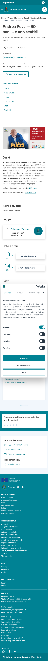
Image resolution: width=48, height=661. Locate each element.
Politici (3, 508)
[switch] (42, 334)
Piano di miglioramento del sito (13, 640)
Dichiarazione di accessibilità (12, 638)
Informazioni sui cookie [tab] (37, 292)
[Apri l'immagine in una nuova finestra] (24, 138)
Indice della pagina (10, 83)
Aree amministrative (9, 500)
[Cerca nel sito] (44, 9)
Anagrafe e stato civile (9, 526)
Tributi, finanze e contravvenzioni (14, 550)
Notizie (4, 566)
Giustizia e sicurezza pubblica (12, 540)
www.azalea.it (30, 192)
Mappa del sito (36, 657)
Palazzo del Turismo (20, 229)
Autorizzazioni (6, 529)
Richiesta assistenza (9, 624)
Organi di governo (8, 497)
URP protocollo (7, 607)
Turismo (4, 553)
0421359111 (20, 612)
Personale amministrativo (11, 510)
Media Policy (8, 657)
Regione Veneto (8, 2)
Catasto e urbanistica (9, 532)
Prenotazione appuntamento (12, 619)
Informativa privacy (8, 630)
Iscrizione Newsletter (22, 657)
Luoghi (3, 583)
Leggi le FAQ (6, 616)
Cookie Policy (6, 632)
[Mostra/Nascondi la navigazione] (2, 9)
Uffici (3, 502)
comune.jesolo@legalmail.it (15, 609)
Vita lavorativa (6, 556)
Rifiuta (24, 372)
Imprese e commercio (9, 542)
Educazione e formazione (10, 537)
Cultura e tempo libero (9, 534)
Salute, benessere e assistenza (13, 548)
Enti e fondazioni (7, 505)
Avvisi (3, 572)
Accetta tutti (24, 358)
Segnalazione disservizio (10, 622)
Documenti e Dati (8, 513)
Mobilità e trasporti (8, 545)
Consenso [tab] (7, 292)
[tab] (21, 405)
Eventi (3, 585)
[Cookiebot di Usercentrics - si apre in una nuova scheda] (35, 286)
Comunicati (5, 569)
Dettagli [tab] (20, 292)
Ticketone (33, 188)
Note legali (5, 635)
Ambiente (5, 524)
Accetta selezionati (24, 365)
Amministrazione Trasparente (12, 627)
